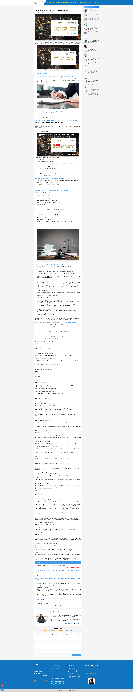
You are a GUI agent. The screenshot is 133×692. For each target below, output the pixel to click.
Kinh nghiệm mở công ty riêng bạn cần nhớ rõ (93, 46)
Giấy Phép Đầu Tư (83, 2)
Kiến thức (97, 2)
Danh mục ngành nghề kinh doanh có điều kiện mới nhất (93, 32)
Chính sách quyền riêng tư (56, 667)
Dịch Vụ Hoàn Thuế (71, 667)
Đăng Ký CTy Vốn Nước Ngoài (73, 674)
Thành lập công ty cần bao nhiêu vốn (93, 76)
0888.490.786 (61, 598)
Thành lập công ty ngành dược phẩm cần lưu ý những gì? (93, 90)
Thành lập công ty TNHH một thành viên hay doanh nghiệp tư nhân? (93, 28)
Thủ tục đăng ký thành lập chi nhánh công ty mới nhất (93, 50)
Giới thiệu (49, 2)
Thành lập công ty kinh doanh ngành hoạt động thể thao (93, 81)
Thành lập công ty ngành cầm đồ (93, 85)
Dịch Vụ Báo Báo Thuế (72, 665)
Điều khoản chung (55, 668)
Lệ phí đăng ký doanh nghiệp (93, 67)
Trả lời (80, 638)
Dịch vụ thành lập (56, 2)
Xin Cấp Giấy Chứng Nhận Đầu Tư (74, 673)
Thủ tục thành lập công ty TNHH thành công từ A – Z (92, 37)
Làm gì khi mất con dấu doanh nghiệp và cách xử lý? (93, 10)
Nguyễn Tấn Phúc (54, 611)
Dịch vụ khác (91, 2)
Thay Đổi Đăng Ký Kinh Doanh (73, 671)
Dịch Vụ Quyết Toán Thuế (72, 668)
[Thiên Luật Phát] (39, 2)
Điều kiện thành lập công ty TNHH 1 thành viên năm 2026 (93, 15)
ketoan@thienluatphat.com (59, 678)
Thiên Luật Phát (77, 594)
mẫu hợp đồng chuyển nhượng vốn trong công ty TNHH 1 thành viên (69, 575)
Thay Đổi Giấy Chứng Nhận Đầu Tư (74, 676)
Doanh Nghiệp (42, 7)
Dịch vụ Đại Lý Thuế (74, 2)
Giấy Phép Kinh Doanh (65, 2)
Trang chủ (37, 7)
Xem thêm (45, 73)
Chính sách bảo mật (55, 665)
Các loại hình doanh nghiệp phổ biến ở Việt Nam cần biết (93, 23)
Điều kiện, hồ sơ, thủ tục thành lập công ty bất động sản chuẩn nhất (93, 41)
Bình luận (37, 642)
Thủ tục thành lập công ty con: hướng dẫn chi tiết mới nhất (93, 59)
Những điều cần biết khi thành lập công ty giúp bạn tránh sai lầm (93, 19)
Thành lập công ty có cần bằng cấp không (92, 72)
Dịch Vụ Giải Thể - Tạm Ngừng (73, 677)
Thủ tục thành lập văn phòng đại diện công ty (93, 54)
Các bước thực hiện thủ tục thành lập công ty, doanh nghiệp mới (93, 63)
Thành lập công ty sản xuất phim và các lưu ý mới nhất (93, 94)
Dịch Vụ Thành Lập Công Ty (73, 670)
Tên (35, 650)
